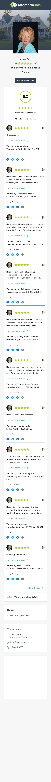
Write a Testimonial (25, 80)
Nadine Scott (25, 59)
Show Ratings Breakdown (25, 119)
